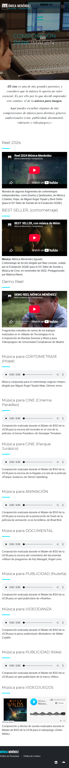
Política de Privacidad (9, 756)
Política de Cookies (32, 756)
